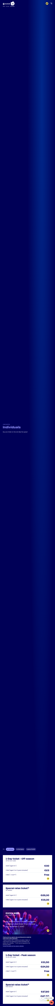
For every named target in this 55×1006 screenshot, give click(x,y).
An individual (10, 849)
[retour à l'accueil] (9, 3)
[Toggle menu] (51, 3)
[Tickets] (47, 3)
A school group (20, 849)
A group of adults (31, 849)
